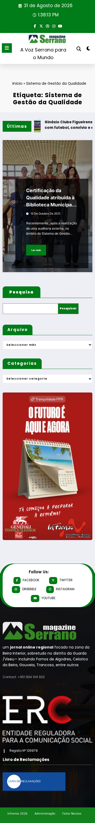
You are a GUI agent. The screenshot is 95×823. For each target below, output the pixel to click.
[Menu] (7, 48)
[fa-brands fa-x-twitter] (41, 25)
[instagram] (53, 25)
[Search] (79, 49)
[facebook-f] (34, 25)
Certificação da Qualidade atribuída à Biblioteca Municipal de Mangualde (50, 198)
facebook (31, 580)
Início (17, 83)
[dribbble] (47, 25)
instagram (65, 589)
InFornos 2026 (17, 814)
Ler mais (36, 250)
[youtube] (60, 25)
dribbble (29, 589)
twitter (66, 580)
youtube (48, 598)
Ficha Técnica (71, 814)
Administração (45, 814)
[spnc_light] (88, 49)
